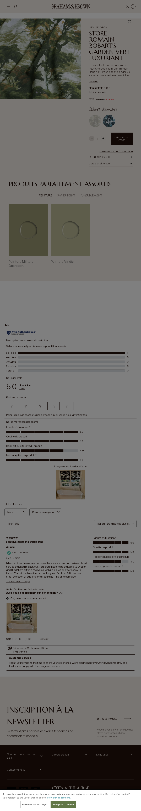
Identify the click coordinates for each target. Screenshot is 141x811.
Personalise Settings (34, 804)
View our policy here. (58, 797)
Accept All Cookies (63, 804)
